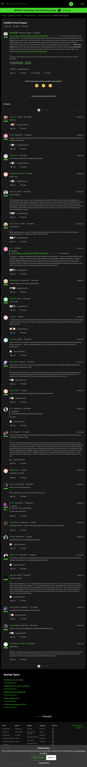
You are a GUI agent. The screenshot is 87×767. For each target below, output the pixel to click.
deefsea (12, 537)
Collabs (17, 741)
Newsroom (42, 735)
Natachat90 (14, 362)
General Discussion (44, 16)
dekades (12, 33)
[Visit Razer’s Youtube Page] (53, 741)
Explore (17, 725)
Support (29, 725)
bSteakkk (13, 298)
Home (4, 16)
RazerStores (6, 729)
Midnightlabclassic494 (17, 173)
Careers (41, 732)
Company (42, 725)
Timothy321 (14, 155)
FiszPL (12, 503)
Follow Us (54, 725)
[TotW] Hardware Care (11, 698)
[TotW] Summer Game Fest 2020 (15, 704)
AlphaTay (13, 575)
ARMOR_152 (14, 555)
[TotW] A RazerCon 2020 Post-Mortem (17, 686)
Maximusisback (15, 607)
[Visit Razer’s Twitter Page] (53, 738)
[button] (2, 4)
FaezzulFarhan (15, 224)
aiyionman (13, 117)
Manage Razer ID (32, 743)
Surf (11, 432)
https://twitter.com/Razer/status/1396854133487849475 (29, 36)
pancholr (12, 484)
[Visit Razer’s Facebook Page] (53, 729)
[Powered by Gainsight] (43, 717)
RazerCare (30, 740)
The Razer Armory (30, 16)
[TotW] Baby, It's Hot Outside (13, 680)
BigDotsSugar (14, 470)
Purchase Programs (8, 738)
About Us (42, 729)
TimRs (12, 135)
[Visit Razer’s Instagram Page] (53, 732)
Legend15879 (14, 390)
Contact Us (42, 741)
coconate (13, 317)
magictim (13, 192)
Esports (17, 738)
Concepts (17, 735)
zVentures (42, 738)
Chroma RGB (18, 732)
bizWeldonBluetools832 (17, 643)
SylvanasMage (14, 625)
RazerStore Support (32, 737)
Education (5, 744)
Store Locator (6, 735)
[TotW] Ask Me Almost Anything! (14, 692)
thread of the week (17, 63)
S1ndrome (13, 339)
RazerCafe (6, 732)
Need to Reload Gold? (40, 51)
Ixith (11, 248)
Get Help (29, 729)
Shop (4, 725)
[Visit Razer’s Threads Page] (53, 735)
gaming (28, 63)
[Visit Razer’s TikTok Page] (53, 744)
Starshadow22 (14, 522)
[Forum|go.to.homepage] (16, 4)
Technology (18, 729)
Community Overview (15, 16)
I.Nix (11, 408)
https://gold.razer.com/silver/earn (21, 51)
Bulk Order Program (8, 741)
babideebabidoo (15, 280)
